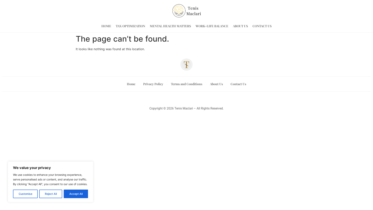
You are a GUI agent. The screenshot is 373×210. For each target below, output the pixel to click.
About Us (240, 26)
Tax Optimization (130, 26)
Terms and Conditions (186, 84)
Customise (25, 193)
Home (106, 26)
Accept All (76, 193)
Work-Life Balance (212, 26)
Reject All (51, 193)
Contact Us (262, 26)
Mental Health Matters (170, 26)
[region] (50, 181)
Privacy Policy (153, 84)
